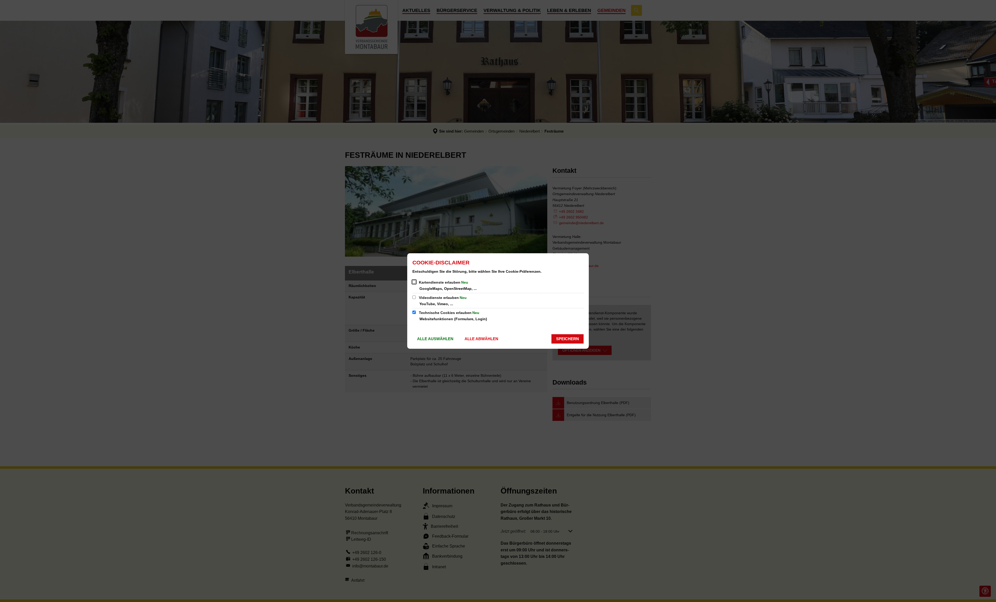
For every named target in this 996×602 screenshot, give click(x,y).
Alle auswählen (435, 339)
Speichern (567, 339)
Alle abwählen (481, 339)
